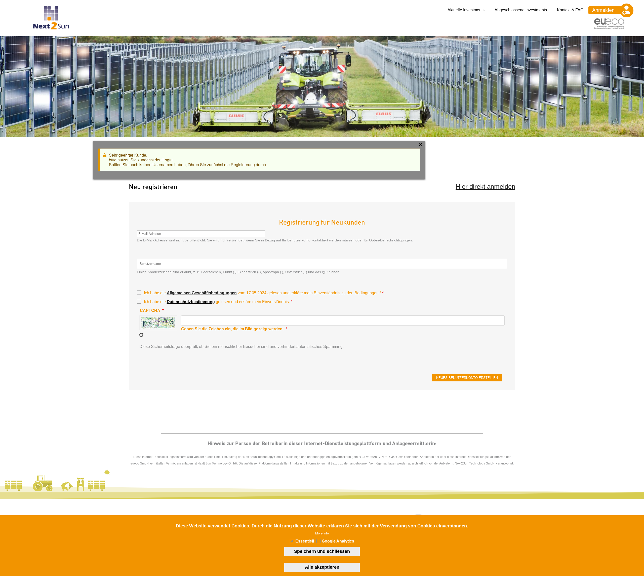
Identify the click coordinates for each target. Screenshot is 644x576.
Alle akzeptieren (322, 567)
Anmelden (603, 10)
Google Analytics (338, 541)
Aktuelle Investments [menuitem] (466, 10)
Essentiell (304, 541)
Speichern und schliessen (322, 551)
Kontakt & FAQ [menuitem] (570, 10)
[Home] (51, 34)
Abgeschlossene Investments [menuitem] (521, 10)
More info (322, 533)
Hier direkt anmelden (485, 186)
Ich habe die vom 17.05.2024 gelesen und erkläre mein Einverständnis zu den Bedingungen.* (262, 293)
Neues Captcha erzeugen (141, 335)
